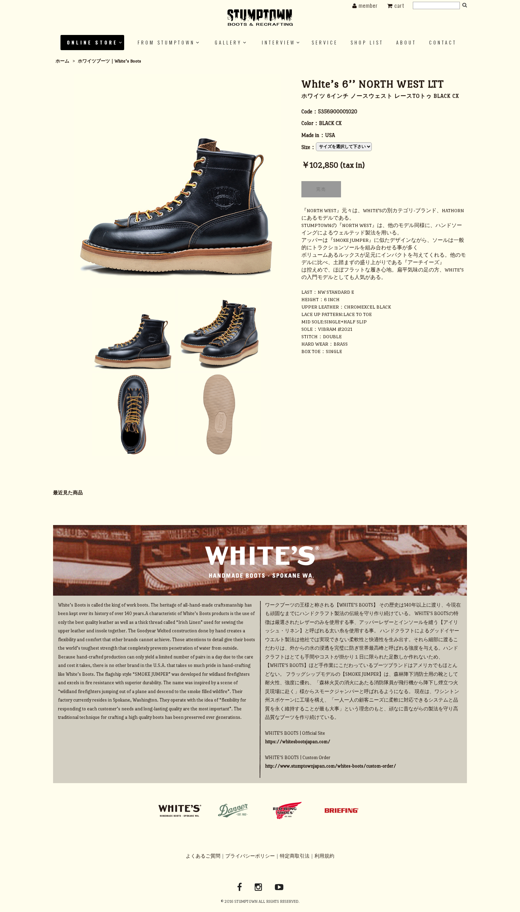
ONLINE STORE (92, 42)
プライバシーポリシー (250, 856)
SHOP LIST (367, 42)
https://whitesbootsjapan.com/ (297, 741)
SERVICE (325, 42)
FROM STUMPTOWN (166, 42)
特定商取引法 (295, 856)
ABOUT (406, 42)
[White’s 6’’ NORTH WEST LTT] (177, 176)
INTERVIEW (278, 42)
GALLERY (228, 42)
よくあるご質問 (203, 856)
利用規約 (324, 856)
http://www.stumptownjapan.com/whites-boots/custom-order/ (330, 766)
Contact (443, 42)
